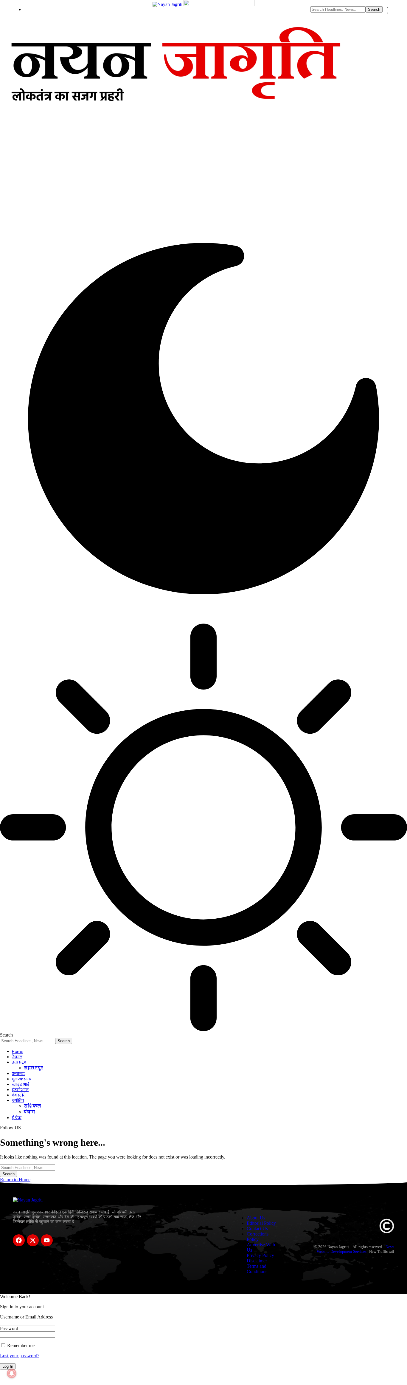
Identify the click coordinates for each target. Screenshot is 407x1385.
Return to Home (15, 1179)
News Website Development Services (355, 1249)
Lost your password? (19, 1355)
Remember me (20, 1345)
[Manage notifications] (11, 1373)
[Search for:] (27, 1167)
